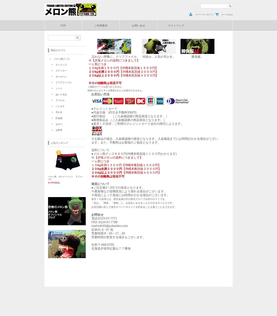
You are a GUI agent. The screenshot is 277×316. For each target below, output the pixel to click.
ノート (59, 88)
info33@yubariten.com (113, 226)
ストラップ (61, 65)
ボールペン (61, 76)
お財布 (59, 130)
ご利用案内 (100, 25)
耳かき (59, 112)
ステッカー (61, 70)
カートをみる (227, 15)
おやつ (59, 124)
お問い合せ (138, 25)
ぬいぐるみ (61, 94)
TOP (63, 25)
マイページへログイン (204, 15)
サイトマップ (176, 25)
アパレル (60, 100)
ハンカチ (60, 106)
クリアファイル (63, 82)
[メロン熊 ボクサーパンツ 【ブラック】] (68, 169)
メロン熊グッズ (62, 59)
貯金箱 (59, 118)
